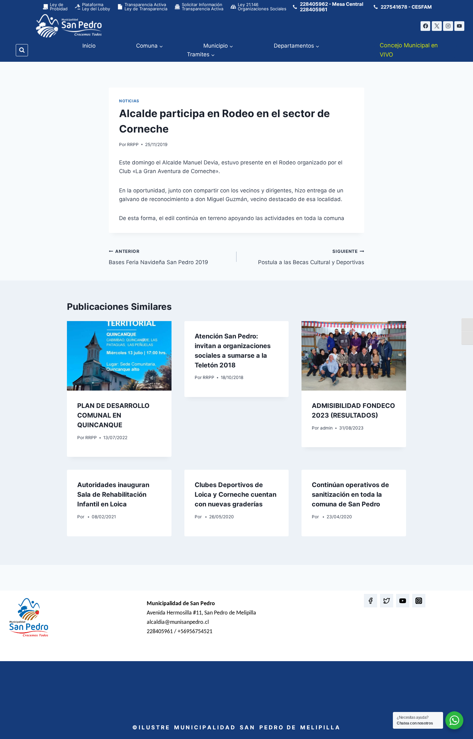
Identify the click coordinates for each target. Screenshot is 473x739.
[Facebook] (426, 26)
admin (326, 427)
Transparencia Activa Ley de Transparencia (146, 6)
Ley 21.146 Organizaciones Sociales (262, 6)
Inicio (89, 45)
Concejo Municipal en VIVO (409, 50)
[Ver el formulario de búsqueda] (22, 50)
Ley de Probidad (59, 6)
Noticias (129, 100)
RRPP (133, 144)
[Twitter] (386, 600)
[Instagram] (448, 26)
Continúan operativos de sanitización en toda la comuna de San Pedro (350, 494)
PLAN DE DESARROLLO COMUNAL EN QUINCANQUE (113, 415)
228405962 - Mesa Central (331, 4)
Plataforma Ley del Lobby (96, 6)
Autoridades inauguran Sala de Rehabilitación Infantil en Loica (113, 494)
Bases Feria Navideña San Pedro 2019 (158, 257)
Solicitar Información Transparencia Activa (202, 6)
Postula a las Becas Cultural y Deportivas (311, 257)
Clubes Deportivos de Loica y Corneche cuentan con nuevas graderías (235, 494)
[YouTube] (459, 26)
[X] (437, 26)
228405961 (313, 9)
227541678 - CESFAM (406, 7)
